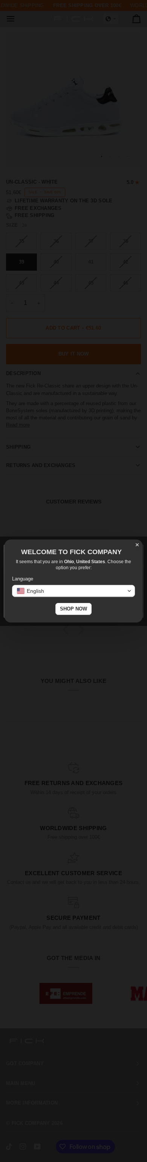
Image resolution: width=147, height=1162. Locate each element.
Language (22, 579)
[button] (73, 591)
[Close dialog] (137, 545)
